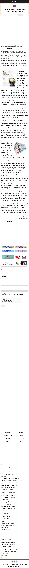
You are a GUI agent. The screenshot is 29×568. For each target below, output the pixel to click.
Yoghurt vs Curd (6, 510)
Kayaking (7, 432)
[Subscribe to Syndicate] (1, 557)
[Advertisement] (14, 30)
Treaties (8, 429)
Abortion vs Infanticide (7, 489)
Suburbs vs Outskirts (7, 521)
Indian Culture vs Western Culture (10, 549)
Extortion (7, 441)
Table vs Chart (5, 499)
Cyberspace (21, 438)
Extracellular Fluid (21, 429)
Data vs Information (6, 504)
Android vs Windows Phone (8, 508)
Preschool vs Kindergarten (8, 497)
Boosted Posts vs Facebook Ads (9, 485)
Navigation (14, 1)
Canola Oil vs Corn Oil (7, 529)
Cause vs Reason (6, 471)
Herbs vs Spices (6, 472)
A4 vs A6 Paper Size (7, 520)
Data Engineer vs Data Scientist (9, 483)
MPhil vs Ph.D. (5, 555)
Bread (21, 441)
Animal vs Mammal (6, 516)
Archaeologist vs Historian (8, 523)
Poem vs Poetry (6, 518)
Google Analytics (8, 435)
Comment (3, 276)
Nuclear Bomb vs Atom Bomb (9, 495)
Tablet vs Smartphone (7, 546)
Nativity (21, 435)
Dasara (21, 432)
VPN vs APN (5, 527)
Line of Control (7, 438)
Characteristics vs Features (8, 474)
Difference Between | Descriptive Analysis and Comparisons (14, 10)
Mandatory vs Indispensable (8, 487)
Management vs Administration (9, 506)
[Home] (14, 7)
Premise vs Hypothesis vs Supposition (11, 478)
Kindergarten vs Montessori (8, 525)
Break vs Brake (5, 476)
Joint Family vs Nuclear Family (9, 551)
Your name (3, 272)
